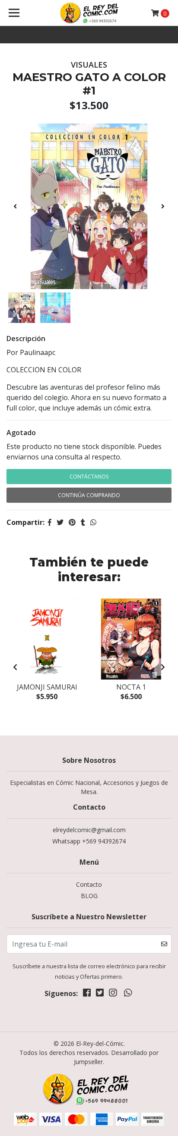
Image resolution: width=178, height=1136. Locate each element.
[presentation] (15, 206)
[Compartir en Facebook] (49, 522)
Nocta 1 (131, 687)
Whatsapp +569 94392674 (89, 841)
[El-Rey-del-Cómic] (89, 13)
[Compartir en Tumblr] (83, 522)
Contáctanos (89, 476)
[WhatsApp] (127, 994)
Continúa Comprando (89, 495)
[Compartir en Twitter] (60, 522)
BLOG (89, 896)
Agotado (21, 432)
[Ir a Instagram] (113, 994)
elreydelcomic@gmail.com (89, 830)
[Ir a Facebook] (87, 994)
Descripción (25, 338)
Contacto (89, 884)
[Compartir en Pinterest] (72, 522)
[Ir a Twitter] (100, 994)
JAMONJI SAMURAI (47, 687)
